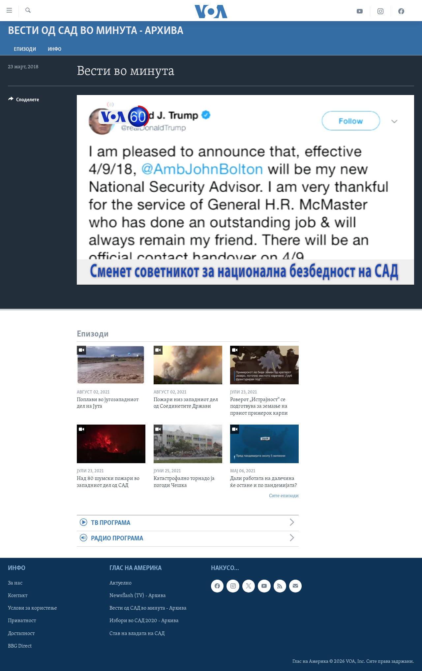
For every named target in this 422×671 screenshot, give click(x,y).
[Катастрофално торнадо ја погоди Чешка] (188, 444)
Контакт (17, 596)
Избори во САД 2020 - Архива (144, 621)
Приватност (22, 621)
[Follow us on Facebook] (217, 586)
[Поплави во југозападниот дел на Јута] (111, 365)
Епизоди (25, 49)
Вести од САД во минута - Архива (148, 608)
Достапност (21, 633)
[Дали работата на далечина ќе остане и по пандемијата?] (264, 444)
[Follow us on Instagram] (232, 586)
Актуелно (120, 583)
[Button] (23, 101)
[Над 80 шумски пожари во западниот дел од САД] (111, 444)
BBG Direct (20, 646)
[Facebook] (401, 11)
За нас (15, 583)
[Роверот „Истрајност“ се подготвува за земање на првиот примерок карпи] (264, 365)
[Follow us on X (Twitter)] (248, 586)
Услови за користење (32, 608)
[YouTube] (359, 11)
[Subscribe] (295, 586)
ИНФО (54, 49)
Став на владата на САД (137, 633)
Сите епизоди (284, 496)
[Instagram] (380, 11)
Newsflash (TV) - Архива (137, 596)
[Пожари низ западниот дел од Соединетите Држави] (188, 365)
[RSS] (280, 586)
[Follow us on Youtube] (264, 586)
